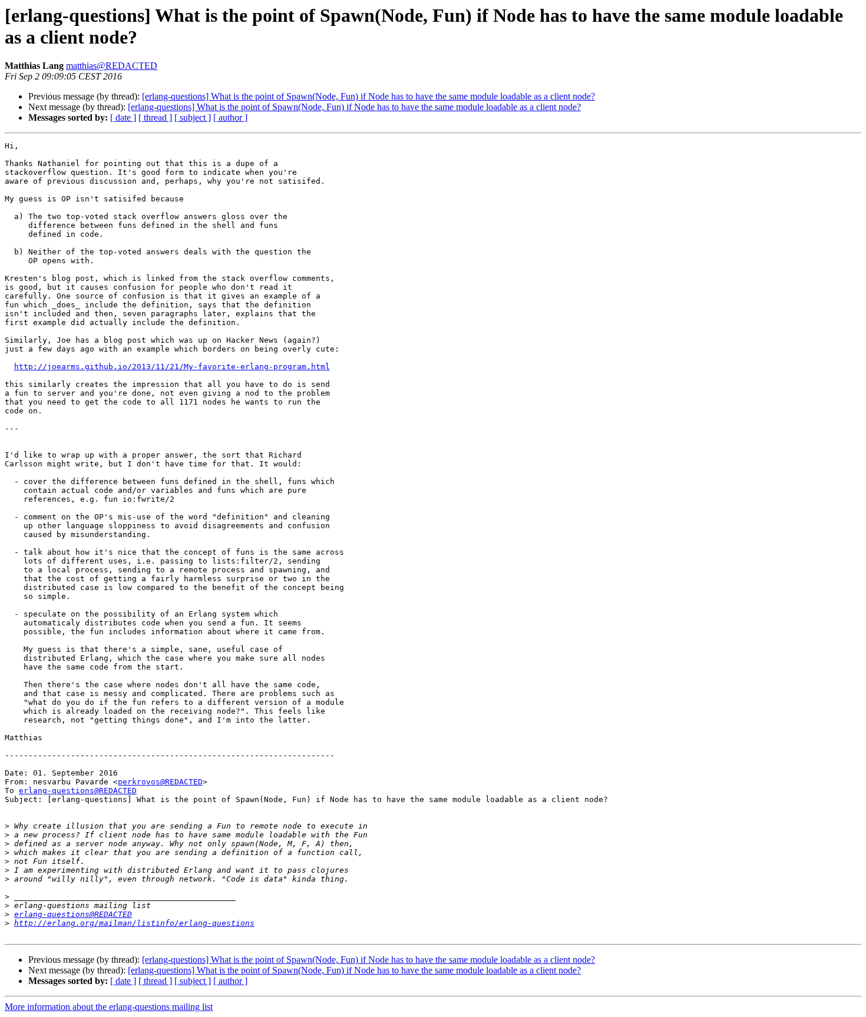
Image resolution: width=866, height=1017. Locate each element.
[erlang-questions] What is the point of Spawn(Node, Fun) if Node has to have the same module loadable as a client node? (368, 96)
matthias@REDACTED (111, 66)
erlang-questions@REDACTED (78, 790)
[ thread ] (155, 117)
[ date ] (123, 117)
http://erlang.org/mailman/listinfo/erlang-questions (134, 923)
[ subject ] (192, 117)
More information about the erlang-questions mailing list (109, 1007)
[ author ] (230, 117)
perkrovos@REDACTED (160, 781)
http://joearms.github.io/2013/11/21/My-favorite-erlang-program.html (172, 366)
